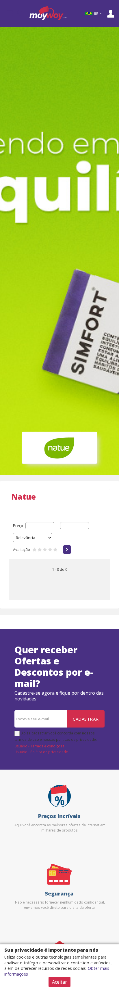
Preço (18, 525)
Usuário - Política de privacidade (41, 751)
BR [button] (96, 14)
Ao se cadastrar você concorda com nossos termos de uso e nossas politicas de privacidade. (55, 736)
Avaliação (21, 549)
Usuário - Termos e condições (39, 746)
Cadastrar (86, 719)
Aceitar (59, 982)
